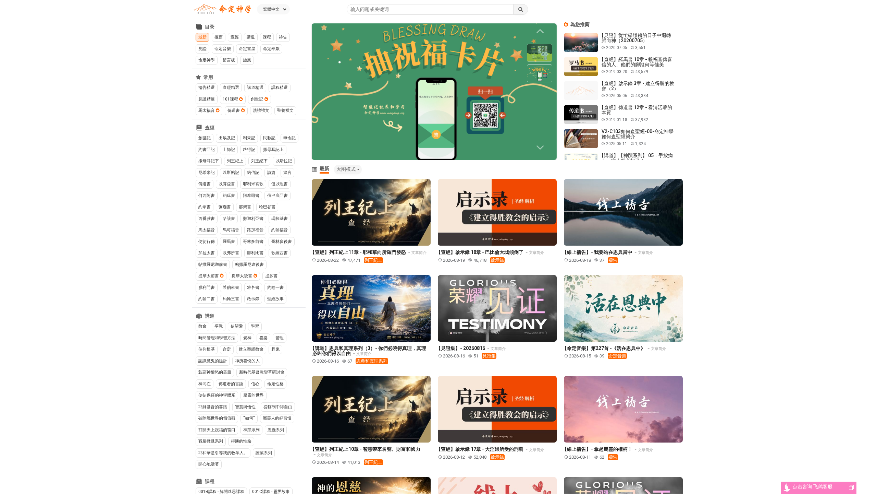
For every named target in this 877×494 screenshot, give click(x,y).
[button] (541, 147)
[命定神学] (222, 9)
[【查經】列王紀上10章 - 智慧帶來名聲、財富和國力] (371, 409)
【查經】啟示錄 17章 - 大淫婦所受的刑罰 (480, 449)
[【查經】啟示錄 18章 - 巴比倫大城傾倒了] (497, 212)
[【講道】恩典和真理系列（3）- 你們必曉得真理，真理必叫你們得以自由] (371, 308)
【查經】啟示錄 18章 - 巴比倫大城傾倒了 (480, 252)
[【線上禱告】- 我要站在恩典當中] (623, 212)
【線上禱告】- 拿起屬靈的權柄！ (597, 449)
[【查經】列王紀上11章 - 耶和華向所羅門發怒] (371, 212)
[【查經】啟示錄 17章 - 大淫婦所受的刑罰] (497, 409)
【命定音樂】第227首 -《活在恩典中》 (604, 348)
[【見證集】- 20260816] (497, 308)
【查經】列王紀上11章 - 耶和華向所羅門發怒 (358, 252)
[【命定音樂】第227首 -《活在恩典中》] (623, 308)
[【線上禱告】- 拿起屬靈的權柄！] (623, 409)
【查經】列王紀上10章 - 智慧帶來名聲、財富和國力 (365, 449)
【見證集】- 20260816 (461, 348)
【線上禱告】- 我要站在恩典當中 (597, 252)
